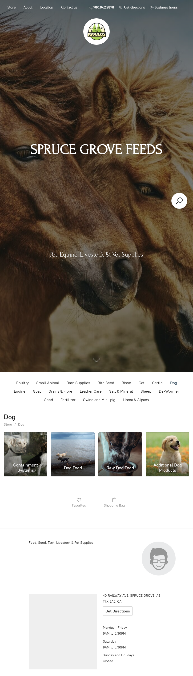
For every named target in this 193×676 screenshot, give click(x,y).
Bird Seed (106, 383)
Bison (126, 383)
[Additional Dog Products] (167, 446)
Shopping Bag (114, 505)
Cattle (157, 383)
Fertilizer (68, 400)
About (28, 7)
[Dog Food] (73, 446)
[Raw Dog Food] (120, 446)
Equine (19, 391)
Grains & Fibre (60, 391)
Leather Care (91, 391)
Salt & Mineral (121, 391)
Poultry (22, 383)
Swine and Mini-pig (99, 400)
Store (12, 7)
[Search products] (179, 201)
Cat (142, 383)
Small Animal (47, 383)
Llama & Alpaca (136, 400)
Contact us (69, 7)
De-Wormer (169, 391)
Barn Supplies (78, 383)
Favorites (79, 505)
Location (46, 7)
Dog (173, 383)
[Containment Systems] (25, 446)
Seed (48, 400)
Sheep (146, 391)
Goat (37, 391)
